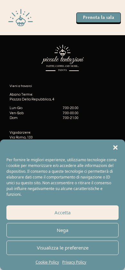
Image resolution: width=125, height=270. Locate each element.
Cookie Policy (47, 262)
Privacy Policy (74, 262)
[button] (115, 147)
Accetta (62, 212)
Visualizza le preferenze (62, 247)
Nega (62, 230)
